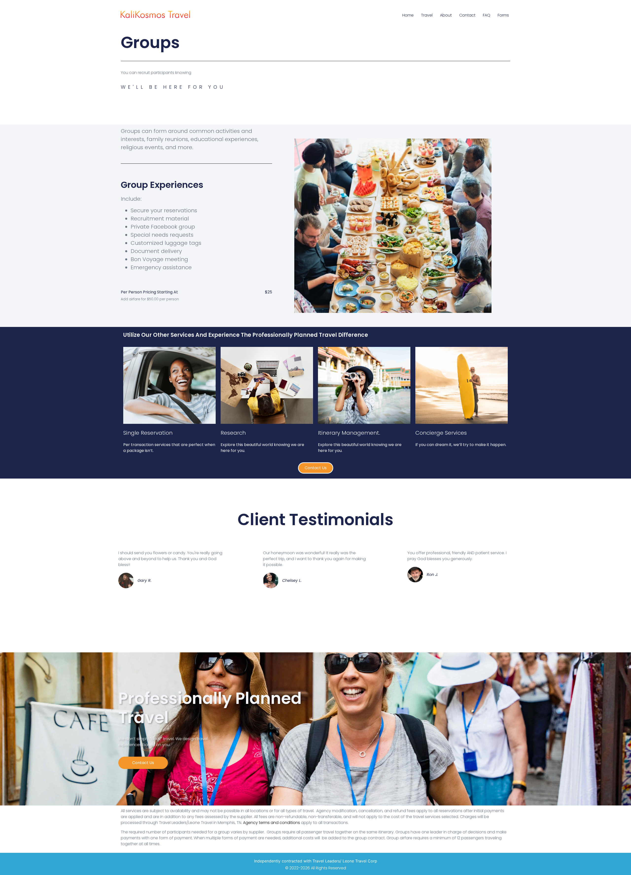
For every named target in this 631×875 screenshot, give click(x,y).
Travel (427, 15)
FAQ (486, 15)
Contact (467, 15)
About (446, 15)
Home (408, 15)
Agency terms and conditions (271, 822)
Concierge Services (441, 433)
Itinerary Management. (349, 433)
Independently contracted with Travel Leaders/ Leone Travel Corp (315, 860)
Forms (503, 15)
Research (233, 433)
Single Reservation (148, 433)
